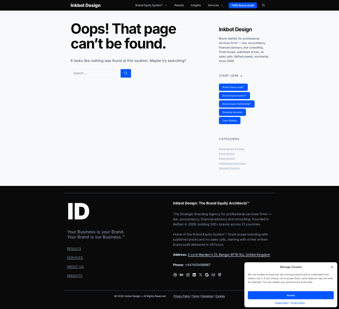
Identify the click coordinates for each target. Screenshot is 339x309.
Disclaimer (207, 295)
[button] (332, 267)
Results (179, 5)
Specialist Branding (229, 168)
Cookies (220, 295)
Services (213, 5)
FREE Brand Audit (243, 5)
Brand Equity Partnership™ (236, 103)
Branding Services (232, 112)
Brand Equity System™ (149, 5)
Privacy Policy (297, 302)
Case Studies (229, 120)
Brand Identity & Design (232, 148)
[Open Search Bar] (263, 5)
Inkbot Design (86, 5)
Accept (291, 295)
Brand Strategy (227, 158)
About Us (75, 266)
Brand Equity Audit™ (233, 87)
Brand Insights (227, 153)
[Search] (126, 73)
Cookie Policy (282, 302)
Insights (196, 5)
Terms (195, 295)
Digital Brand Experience (232, 163)
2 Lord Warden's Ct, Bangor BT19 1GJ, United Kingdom (229, 254)
